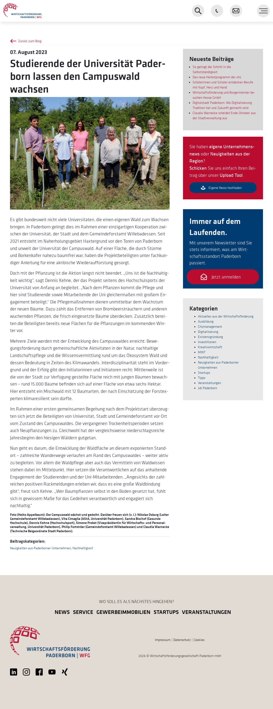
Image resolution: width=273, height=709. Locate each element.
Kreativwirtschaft (210, 347)
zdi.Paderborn (207, 388)
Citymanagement (210, 326)
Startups (204, 372)
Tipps (201, 378)
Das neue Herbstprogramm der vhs (217, 77)
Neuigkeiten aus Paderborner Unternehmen (40, 548)
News (62, 612)
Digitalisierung (208, 331)
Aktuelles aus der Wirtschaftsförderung (225, 316)
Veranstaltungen (209, 383)
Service (83, 612)
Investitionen (207, 342)
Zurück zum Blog (29, 41)
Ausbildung (205, 321)
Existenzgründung (210, 337)
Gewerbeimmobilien (123, 612)
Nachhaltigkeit (83, 548)
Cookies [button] (199, 640)
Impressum (162, 640)
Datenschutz (182, 640)
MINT (201, 352)
